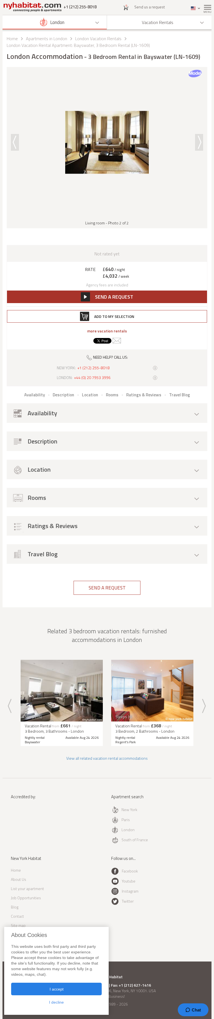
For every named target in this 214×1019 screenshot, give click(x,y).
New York (129, 809)
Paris (125, 820)
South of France (134, 840)
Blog (14, 907)
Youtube (128, 881)
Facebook (130, 871)
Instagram (130, 891)
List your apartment (27, 888)
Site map (18, 925)
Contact (17, 916)
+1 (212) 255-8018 (80, 7)
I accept (57, 989)
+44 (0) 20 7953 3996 (92, 377)
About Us (18, 879)
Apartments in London (46, 38)
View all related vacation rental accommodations (107, 758)
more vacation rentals (107, 331)
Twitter (128, 901)
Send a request (107, 587)
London (128, 830)
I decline (56, 1002)
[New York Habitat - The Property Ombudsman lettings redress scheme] (27, 820)
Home (12, 38)
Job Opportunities (26, 898)
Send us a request (149, 7)
